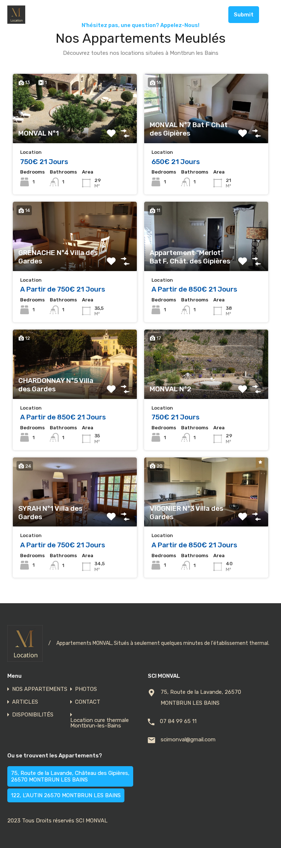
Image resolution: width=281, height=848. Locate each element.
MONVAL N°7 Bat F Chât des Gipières (189, 129)
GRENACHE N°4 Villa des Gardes (58, 257)
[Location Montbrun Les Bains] (16, 20)
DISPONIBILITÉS (32, 715)
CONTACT (87, 702)
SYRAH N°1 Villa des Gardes (50, 513)
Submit (244, 14)
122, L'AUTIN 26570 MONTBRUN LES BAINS (66, 795)
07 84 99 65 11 (201, 14)
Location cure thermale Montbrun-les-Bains (99, 723)
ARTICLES (25, 702)
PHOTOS (86, 689)
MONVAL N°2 (170, 389)
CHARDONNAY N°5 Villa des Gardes (55, 385)
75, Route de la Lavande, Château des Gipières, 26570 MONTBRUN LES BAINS (70, 776)
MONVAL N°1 (38, 133)
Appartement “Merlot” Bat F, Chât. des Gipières (190, 257)
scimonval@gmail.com (188, 739)
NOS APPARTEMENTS (39, 689)
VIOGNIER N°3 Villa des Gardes (186, 513)
